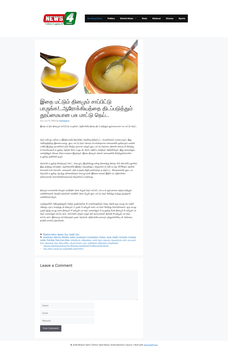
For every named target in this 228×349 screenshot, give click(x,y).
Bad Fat (57, 237)
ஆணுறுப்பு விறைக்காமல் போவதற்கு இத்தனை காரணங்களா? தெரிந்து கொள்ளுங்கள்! (76, 245)
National (156, 18)
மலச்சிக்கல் (92, 243)
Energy (102, 237)
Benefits (65, 237)
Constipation (92, 237)
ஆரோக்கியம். (86, 240)
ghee (109, 237)
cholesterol (81, 237)
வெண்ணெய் (113, 243)
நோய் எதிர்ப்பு (64, 243)
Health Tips (74, 234)
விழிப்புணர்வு (102, 243)
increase (132, 237)
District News (126, 18)
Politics (111, 18)
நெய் (56, 243)
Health (115, 237)
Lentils (43, 240)
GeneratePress (151, 345)
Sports (182, 18)
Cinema (169, 18)
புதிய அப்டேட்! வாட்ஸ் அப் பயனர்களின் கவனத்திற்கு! (63, 248)
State (144, 18)
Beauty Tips (63, 234)
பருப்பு (85, 243)
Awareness (48, 237)
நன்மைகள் (49, 243)
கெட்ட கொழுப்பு (104, 240)
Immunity (123, 237)
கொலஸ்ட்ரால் (116, 240)
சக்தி (124, 240)
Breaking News (94, 18)
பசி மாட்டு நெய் (76, 243)
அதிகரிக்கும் (75, 240)
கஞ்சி (95, 240)
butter (72, 237)
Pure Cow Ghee (62, 240)
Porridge (50, 240)
